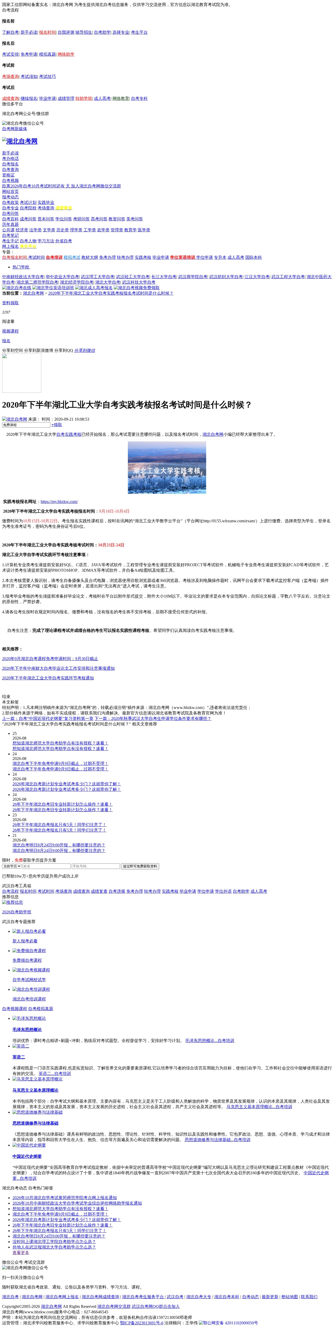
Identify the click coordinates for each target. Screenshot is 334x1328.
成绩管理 (66, 98)
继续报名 (29, 98)
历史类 (62, 230)
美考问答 (134, 219)
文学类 (49, 230)
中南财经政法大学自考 (23, 276)
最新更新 (270, 1297)
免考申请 (29, 54)
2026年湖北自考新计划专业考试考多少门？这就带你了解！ (67, 1219)
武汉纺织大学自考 (226, 276)
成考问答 (28, 219)
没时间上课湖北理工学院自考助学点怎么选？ (54, 1241)
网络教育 (120, 98)
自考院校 (28, 208)
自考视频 (10, 180)
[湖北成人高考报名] (94, 287)
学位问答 (63, 219)
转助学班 (83, 98)
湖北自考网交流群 (114, 1306)
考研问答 (81, 219)
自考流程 (10, 891)
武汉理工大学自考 (97, 276)
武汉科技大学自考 (139, 282)
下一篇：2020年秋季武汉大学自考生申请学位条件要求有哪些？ (152, 718)
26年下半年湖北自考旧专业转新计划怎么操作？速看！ (63, 1225)
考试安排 (10, 54)
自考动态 (250, 1297)
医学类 (144, 230)
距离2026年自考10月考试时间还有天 (36, 186)
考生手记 (10, 241)
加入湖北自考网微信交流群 (96, 186)
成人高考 (102, 98)
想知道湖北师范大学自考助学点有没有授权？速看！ (61, 1208)
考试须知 (29, 76)
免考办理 (107, 257)
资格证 (8, 175)
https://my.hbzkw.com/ (59, 501)
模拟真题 (47, 54)
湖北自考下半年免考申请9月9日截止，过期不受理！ (61, 1214)
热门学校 (21, 267)
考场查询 (10, 76)
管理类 (117, 230)
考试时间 (36, 257)
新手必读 (29, 32)
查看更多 (21, 1252)
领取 (56, 424)
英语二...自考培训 (55, 1073)
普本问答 (46, 219)
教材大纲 (89, 257)
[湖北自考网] (20, 141)
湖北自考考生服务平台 (143, 1297)
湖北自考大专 (198, 1297)
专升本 (220, 257)
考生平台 (139, 32)
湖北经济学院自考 (76, 282)
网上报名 (10, 246)
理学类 (76, 230)
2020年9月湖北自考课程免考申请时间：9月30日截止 (50, 658)
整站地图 (289, 1297)
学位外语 (223, 891)
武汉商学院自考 (192, 276)
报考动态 (10, 197)
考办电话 (10, 158)
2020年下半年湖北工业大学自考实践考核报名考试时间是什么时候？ (111, 293)
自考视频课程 (14, 1008)
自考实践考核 (68, 434)
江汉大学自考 (257, 276)
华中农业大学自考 (62, 276)
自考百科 (10, 219)
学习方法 (46, 241)
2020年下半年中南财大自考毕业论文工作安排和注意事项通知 (58, 668)
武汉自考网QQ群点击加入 (156, 1306)
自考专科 (139, 98)
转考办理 (125, 257)
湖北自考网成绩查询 (100, 1297)
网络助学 (66, 54)
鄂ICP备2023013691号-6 (141, 1323)
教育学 (130, 230)
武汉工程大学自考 (288, 276)
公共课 (8, 230)
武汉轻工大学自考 (133, 276)
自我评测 (66, 32)
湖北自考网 (33, 293)
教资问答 (117, 219)
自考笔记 (10, 235)
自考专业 (10, 208)
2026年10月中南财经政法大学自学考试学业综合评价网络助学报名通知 (77, 1203)
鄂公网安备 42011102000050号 (230, 1323)
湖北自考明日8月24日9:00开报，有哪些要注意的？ (59, 1236)
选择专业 (120, 32)
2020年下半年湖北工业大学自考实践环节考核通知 (48, 678)
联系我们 (309, 1297)
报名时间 (47, 32)
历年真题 (10, 224)
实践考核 (143, 257)
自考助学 (102, 32)
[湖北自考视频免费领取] (137, 287)
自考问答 (10, 213)
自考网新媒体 (14, 129)
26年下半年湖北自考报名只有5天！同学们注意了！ (59, 1230)
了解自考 (10, 32)
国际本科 (253, 257)
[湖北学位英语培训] (53, 287)
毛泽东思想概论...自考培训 (209, 1040)
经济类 (22, 230)
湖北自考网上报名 (62, 1297)
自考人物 (28, 241)
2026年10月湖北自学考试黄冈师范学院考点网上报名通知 (65, 1197)
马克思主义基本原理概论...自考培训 (259, 1106)
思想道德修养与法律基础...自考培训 (217, 1139)
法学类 (35, 230)
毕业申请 (47, 98)
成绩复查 (99, 891)
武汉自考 (175, 1297)
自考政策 (10, 202)
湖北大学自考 (107, 282)
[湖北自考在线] (16, 287)
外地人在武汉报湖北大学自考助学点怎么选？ (54, 1247)
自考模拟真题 (40, 1008)
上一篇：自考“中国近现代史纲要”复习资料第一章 (47, 718)
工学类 (90, 230)
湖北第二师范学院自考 (37, 282)
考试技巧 (47, 76)
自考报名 (10, 164)
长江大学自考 (163, 276)
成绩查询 (10, 98)
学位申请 (204, 257)
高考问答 (99, 219)
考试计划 (28, 202)
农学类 (103, 230)
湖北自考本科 (226, 1297)
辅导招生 (83, 32)
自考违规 (117, 891)
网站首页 (10, 191)
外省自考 (63, 241)
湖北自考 (10, 1297)
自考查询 (10, 169)
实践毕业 (46, 202)
